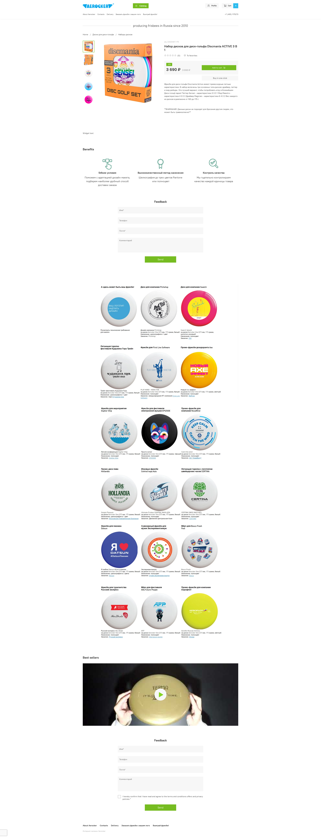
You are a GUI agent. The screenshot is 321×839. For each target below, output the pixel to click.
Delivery (110, 14)
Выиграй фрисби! (150, 14)
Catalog (142, 6)
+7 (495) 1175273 (231, 14)
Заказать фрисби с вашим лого (128, 14)
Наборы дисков (125, 34)
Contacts (100, 14)
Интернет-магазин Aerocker (94, 831)
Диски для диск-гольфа (103, 34)
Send (160, 259)
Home (85, 34)
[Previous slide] (101, 73)
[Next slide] (155, 73)
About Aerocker (89, 14)
